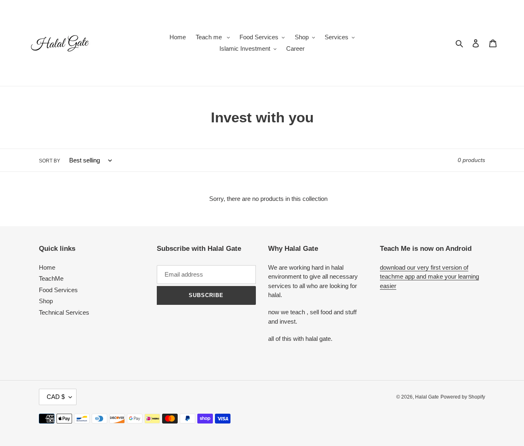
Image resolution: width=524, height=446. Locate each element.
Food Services (58, 289)
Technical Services (64, 312)
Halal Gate (427, 397)
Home (47, 267)
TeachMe (51, 278)
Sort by (49, 161)
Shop (46, 300)
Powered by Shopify (462, 397)
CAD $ (56, 396)
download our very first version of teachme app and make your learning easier (429, 276)
